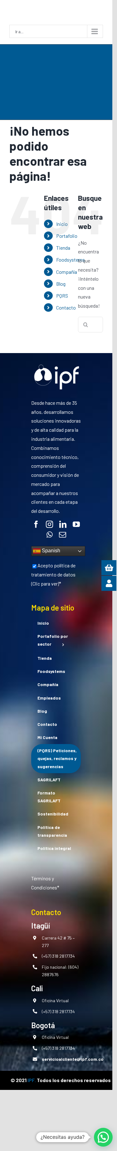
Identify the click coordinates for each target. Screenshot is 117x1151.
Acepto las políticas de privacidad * (47, 674)
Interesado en (25, 645)
